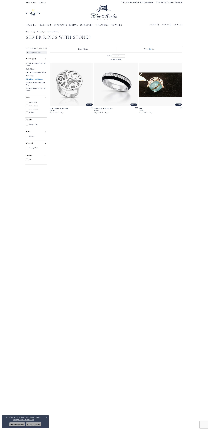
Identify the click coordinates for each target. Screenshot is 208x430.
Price (28, 98)
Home (27, 32)
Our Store (86, 25)
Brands (29, 120)
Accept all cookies (33, 424)
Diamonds (60, 25)
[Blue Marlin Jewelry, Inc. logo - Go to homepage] (104, 12)
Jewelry (31, 25)
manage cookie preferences (23, 420)
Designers (45, 25)
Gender (29, 155)
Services (116, 25)
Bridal (73, 25)
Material (29, 143)
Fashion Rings (41, 32)
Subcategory (31, 59)
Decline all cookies (17, 424)
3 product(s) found (116, 59)
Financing (102, 25)
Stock (28, 132)
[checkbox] (31, 102)
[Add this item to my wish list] (91, 108)
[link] (42, 3)
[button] (31, 3)
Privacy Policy (34, 417)
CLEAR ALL (43, 48)
